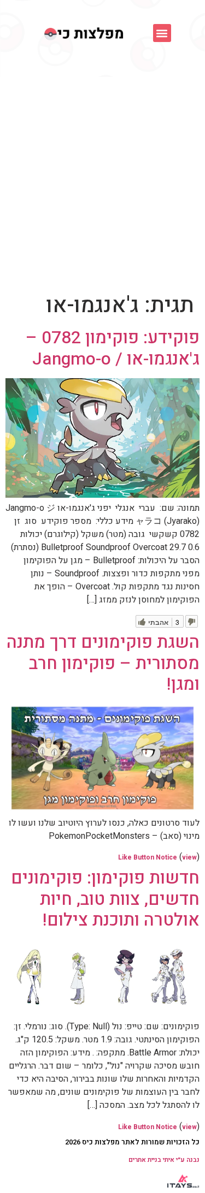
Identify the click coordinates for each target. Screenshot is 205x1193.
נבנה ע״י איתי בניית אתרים (164, 1160)
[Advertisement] (102, 184)
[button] (162, 33)
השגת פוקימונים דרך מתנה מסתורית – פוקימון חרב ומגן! (103, 663)
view (189, 857)
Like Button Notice (147, 857)
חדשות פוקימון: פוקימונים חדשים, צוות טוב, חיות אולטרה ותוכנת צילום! (105, 899)
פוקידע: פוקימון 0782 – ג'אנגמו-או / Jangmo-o (113, 348)
